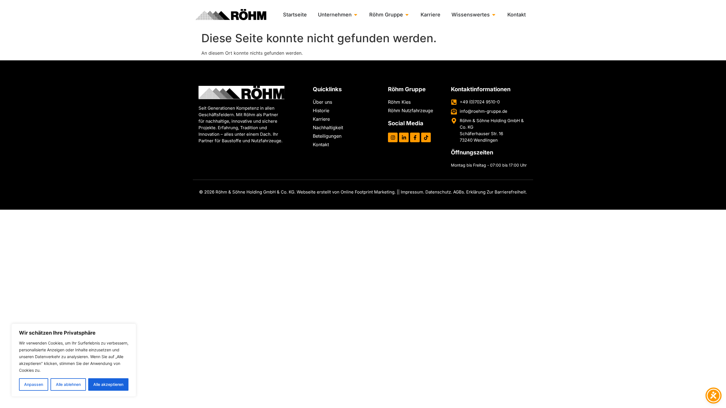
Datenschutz (438, 192)
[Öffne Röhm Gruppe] (407, 14)
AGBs (458, 192)
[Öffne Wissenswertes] (493, 14)
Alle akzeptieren (108, 384)
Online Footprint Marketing (367, 192)
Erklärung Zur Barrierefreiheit (496, 192)
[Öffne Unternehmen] (355, 14)
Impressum (412, 192)
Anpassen (33, 384)
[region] (73, 360)
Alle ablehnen (68, 384)
